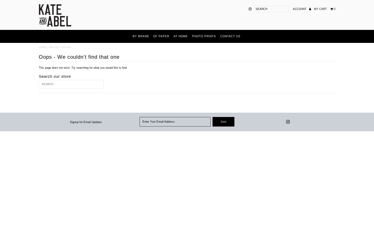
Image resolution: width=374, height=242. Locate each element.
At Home (181, 36)
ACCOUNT (300, 9)
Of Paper (161, 36)
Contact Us (230, 36)
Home (43, 47)
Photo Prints (204, 36)
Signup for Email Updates (86, 122)
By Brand (141, 36)
